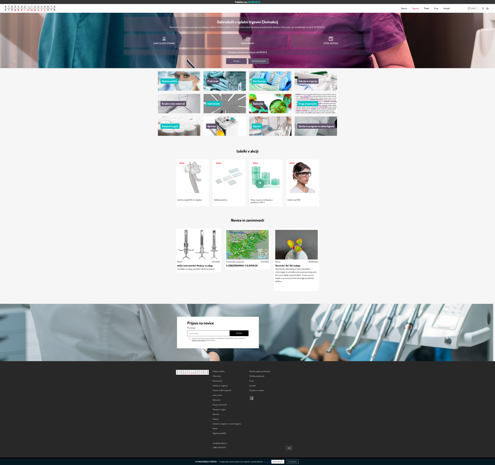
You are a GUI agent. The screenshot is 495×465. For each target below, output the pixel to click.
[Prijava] (483, 8)
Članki (426, 8)
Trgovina (415, 8)
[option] (247, 2)
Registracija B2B (258, 61)
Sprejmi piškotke (278, 462)
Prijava (236, 61)
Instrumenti (217, 395)
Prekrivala (217, 376)
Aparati (216, 419)
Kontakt (446, 8)
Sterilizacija (217, 381)
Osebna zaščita (219, 371)
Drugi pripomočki (220, 405)
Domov (404, 8)
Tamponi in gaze (219, 409)
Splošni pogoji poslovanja (259, 371)
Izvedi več (267, 462)
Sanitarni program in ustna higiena (227, 424)
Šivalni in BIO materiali (222, 390)
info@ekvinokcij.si (220, 443)
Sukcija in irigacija (220, 385)
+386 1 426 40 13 (219, 447)
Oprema (216, 414)
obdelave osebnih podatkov (198, 340)
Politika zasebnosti (257, 376)
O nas (436, 8)
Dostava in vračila (256, 390)
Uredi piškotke (292, 462)
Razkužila (216, 400)
